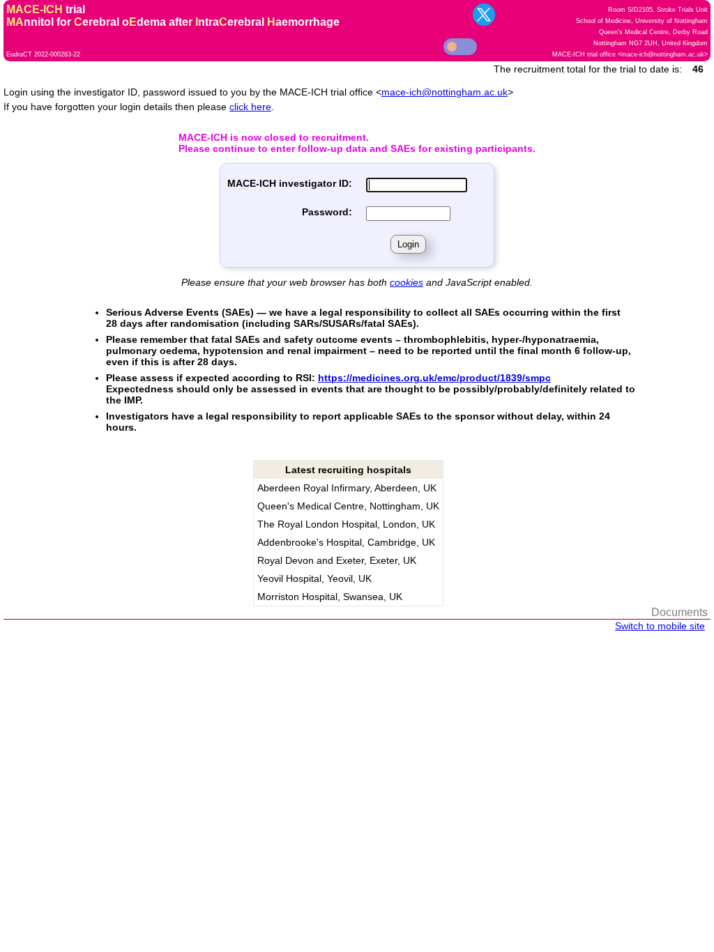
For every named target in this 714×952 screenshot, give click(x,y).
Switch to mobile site (660, 625)
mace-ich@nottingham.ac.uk (662, 54)
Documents (679, 612)
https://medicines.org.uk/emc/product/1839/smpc (434, 377)
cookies (406, 282)
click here (250, 106)
